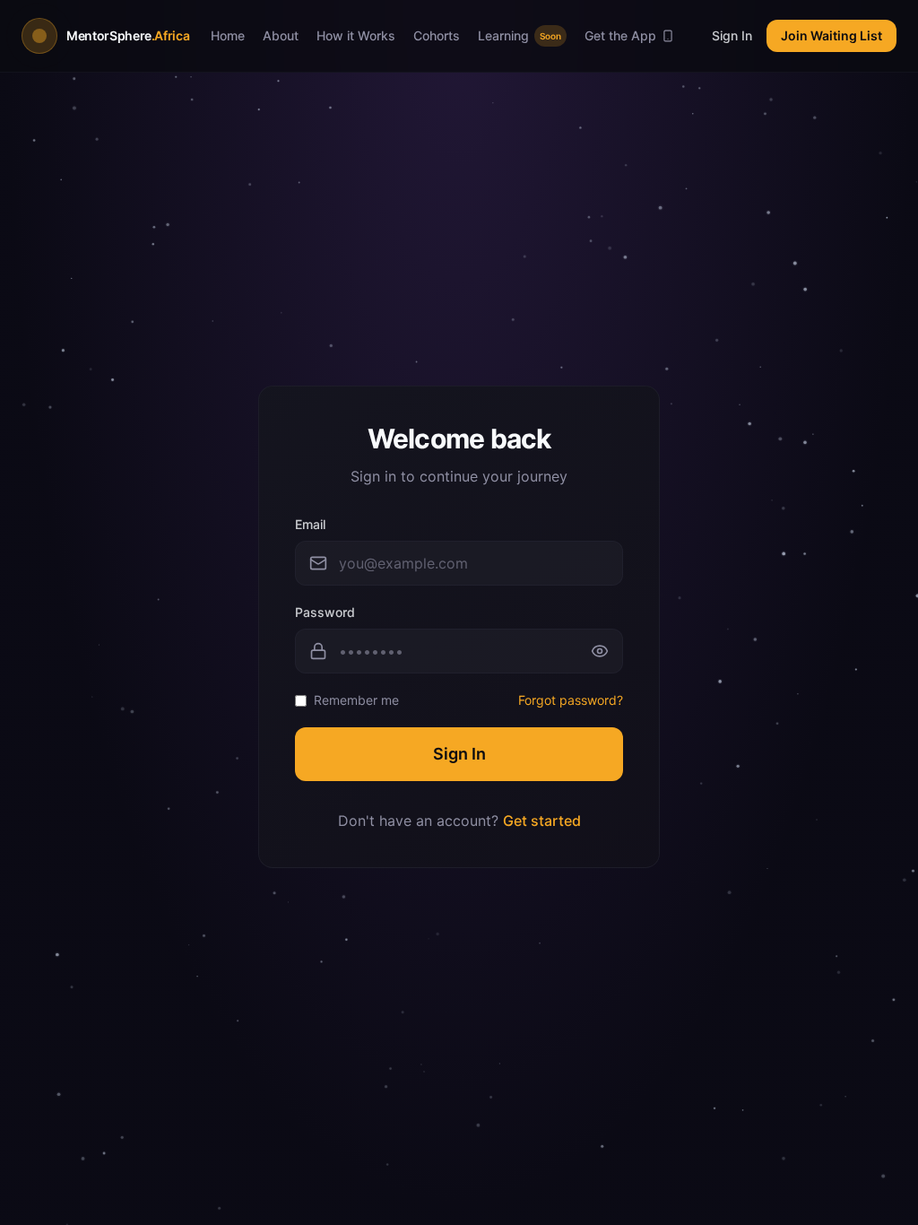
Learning (519, 35)
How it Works (355, 35)
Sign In (732, 35)
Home (228, 35)
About (281, 35)
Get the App (620, 35)
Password (325, 612)
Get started (542, 821)
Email (310, 524)
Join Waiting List (831, 35)
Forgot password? (570, 700)
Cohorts (436, 35)
